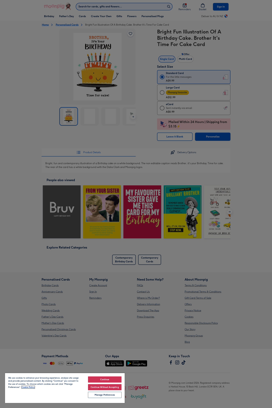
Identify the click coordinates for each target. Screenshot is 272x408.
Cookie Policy (28, 387)
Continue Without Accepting (105, 387)
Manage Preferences (105, 395)
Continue (104, 379)
